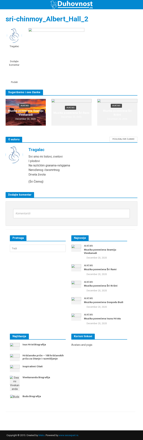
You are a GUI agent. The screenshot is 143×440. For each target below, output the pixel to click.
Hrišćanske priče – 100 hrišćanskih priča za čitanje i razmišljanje (43, 357)
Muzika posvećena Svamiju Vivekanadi (25, 112)
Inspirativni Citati (33, 366)
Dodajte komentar (14, 63)
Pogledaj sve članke (123, 139)
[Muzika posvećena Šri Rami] (76, 267)
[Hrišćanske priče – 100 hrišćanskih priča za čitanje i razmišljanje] (15, 357)
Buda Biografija (32, 396)
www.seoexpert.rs (68, 435)
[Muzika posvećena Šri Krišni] (76, 284)
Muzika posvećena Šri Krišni (117, 112)
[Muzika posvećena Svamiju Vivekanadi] (76, 248)
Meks (42, 435)
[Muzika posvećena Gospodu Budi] (76, 300)
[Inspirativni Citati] (15, 368)
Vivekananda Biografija (36, 377)
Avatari (25, 105)
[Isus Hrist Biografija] (15, 346)
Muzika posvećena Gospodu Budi (103, 302)
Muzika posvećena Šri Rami (71, 113)
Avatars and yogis (81, 344)
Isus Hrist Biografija (34, 344)
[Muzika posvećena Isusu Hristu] (76, 316)
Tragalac (14, 46)
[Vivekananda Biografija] (15, 383)
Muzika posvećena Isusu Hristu (102, 318)
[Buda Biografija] (14, 396)
